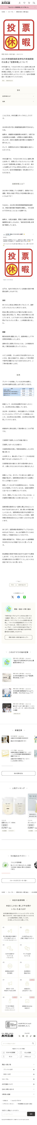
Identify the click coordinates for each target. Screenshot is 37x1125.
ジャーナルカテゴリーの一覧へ (18, 880)
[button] (33, 3)
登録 (31, 1114)
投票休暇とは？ (6, 96)
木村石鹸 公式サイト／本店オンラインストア (13, 1119)
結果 (3, 101)
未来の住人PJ (22, 585)
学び (12, 585)
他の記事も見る (18, 773)
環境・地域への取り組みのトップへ (18, 637)
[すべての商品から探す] (33, 1043)
